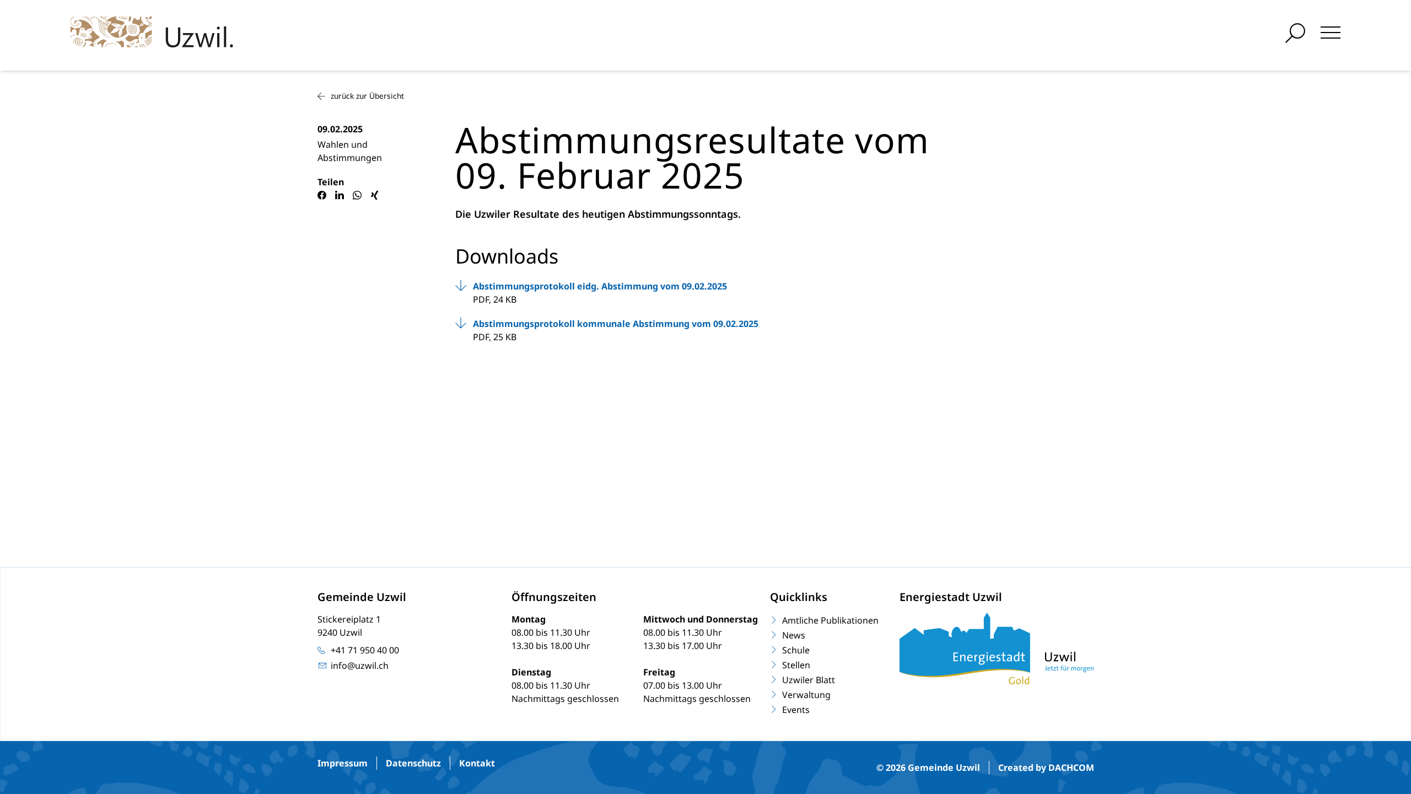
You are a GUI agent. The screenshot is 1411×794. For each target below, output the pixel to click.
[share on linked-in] (339, 195)
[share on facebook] (321, 195)
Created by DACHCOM (1046, 767)
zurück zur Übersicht (367, 95)
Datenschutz (413, 763)
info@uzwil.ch (360, 665)
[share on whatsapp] (357, 195)
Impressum (342, 763)
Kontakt (477, 763)
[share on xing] (374, 195)
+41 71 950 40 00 (365, 650)
